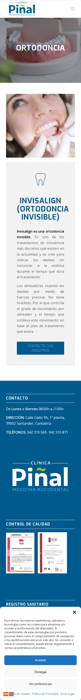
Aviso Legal (67, 694)
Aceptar (40, 660)
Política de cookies (18, 694)
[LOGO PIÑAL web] (33, 9)
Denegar (41, 672)
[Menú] (72, 9)
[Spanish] (6, 694)
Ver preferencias (40, 684)
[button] (74, 612)
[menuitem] (72, 9)
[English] (11, 694)
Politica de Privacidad (45, 694)
